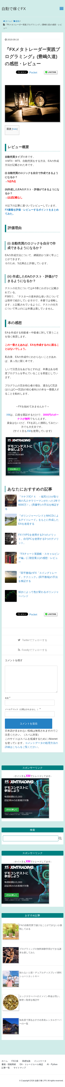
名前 (7, 698)
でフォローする (34, 640)
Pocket (33, 72)
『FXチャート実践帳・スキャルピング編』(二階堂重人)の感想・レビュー (38, 557)
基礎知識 (26, 1061)
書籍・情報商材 (9, 1064)
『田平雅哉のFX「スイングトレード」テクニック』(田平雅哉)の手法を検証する (38, 577)
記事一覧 (6, 1067)
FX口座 (15, 1061)
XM (8, 414)
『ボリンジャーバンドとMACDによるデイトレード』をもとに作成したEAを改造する (38, 519)
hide (15, 129)
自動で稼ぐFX (14, 9)
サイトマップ (20, 1067)
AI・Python (52, 1064)
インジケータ (40, 1061)
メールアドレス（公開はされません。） (22, 709)
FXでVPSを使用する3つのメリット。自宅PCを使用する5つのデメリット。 (38, 538)
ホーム (5, 1061)
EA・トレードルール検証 (31, 1064)
